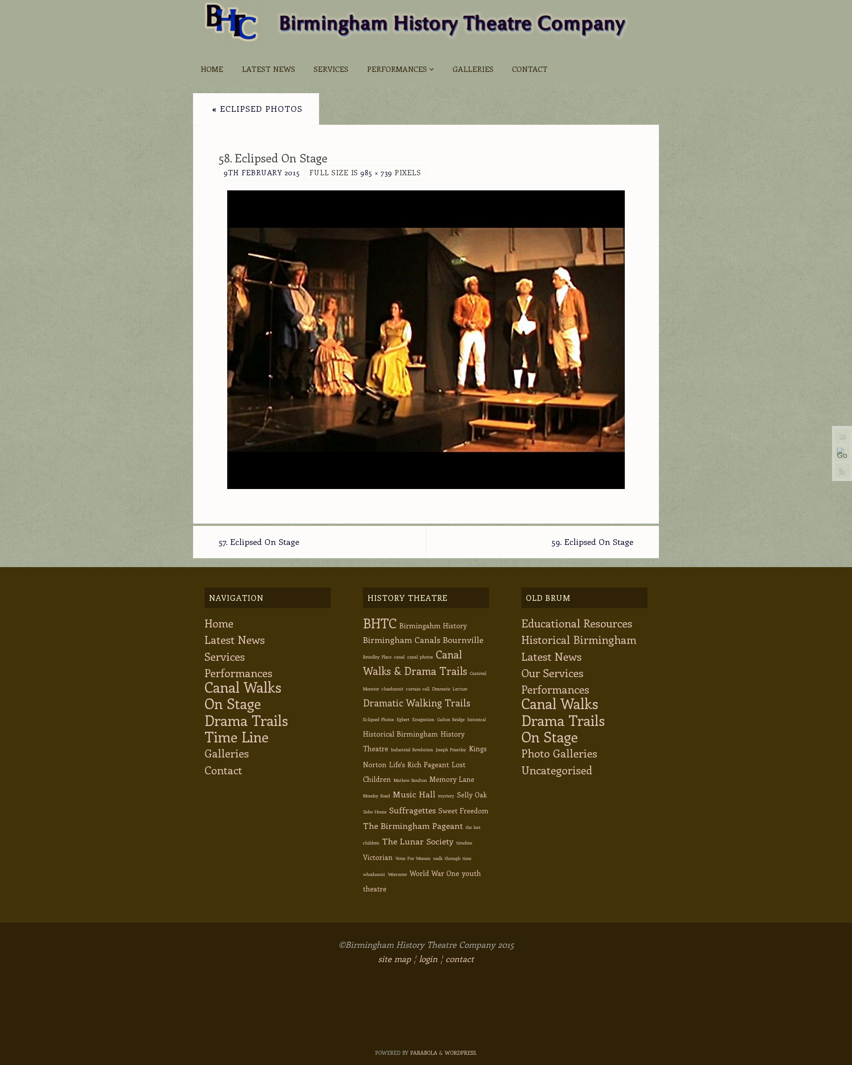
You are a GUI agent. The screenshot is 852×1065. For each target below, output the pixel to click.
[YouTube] (842, 436)
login (428, 958)
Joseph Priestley (451, 749)
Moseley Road (376, 796)
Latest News (235, 639)
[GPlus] (842, 453)
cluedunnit (392, 689)
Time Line (236, 736)
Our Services (552, 672)
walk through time (452, 858)
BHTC (380, 623)
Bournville (463, 639)
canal (399, 657)
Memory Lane (452, 779)
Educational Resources (576, 622)
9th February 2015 (262, 172)
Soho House (375, 812)
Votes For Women (412, 858)
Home (219, 622)
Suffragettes (412, 810)
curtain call (418, 689)
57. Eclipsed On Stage (259, 541)
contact (460, 958)
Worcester (397, 874)
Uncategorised (556, 769)
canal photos (420, 657)
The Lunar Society (418, 841)
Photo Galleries (559, 753)
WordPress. (461, 1052)
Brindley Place (377, 657)
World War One (434, 873)
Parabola (423, 1052)
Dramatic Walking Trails (416, 702)
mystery (446, 796)
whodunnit (374, 874)
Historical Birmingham (400, 733)
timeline (464, 843)
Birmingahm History (433, 625)
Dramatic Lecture (449, 689)
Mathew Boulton (410, 780)
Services (225, 656)
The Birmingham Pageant (413, 825)
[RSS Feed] (842, 470)
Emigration (423, 719)
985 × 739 (376, 172)
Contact (223, 769)
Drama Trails (246, 720)
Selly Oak (472, 794)
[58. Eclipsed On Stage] (426, 339)
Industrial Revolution (412, 749)
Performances (238, 672)
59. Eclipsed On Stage (592, 541)
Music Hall (414, 794)
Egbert (403, 719)
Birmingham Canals (401, 639)
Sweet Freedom (463, 810)
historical (476, 719)
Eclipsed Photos (257, 108)
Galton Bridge (451, 719)
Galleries (227, 753)
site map (394, 958)
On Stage (233, 703)
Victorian (378, 857)
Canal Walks (243, 686)
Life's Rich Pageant (419, 764)
